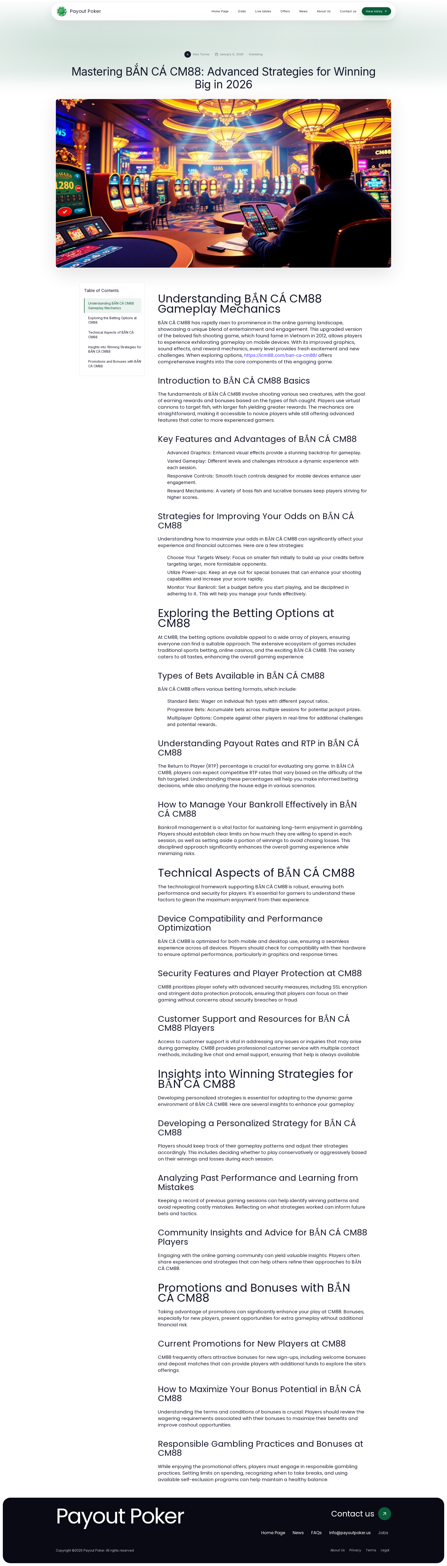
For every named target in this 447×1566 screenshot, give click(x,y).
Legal (385, 1550)
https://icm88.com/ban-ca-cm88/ (280, 355)
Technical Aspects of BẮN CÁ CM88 (111, 334)
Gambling (256, 54)
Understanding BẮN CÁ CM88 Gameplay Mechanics (111, 305)
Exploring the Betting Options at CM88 (112, 320)
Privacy (355, 1550)
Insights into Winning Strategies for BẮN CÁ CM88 (114, 349)
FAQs (316, 1533)
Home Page (273, 1533)
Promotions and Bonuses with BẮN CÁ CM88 (114, 363)
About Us (337, 1550)
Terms (371, 1550)
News (298, 1533)
